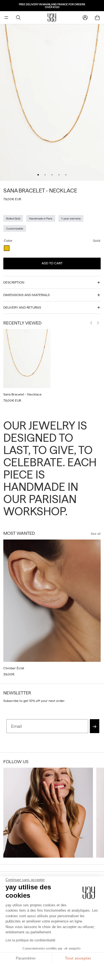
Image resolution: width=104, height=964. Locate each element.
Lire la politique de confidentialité (30, 940)
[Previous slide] (91, 324)
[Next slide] (98, 324)
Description (13, 282)
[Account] (85, 17)
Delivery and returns (22, 307)
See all (96, 534)
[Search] (18, 17)
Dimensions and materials (26, 295)
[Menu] (6, 17)
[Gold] (6, 248)
